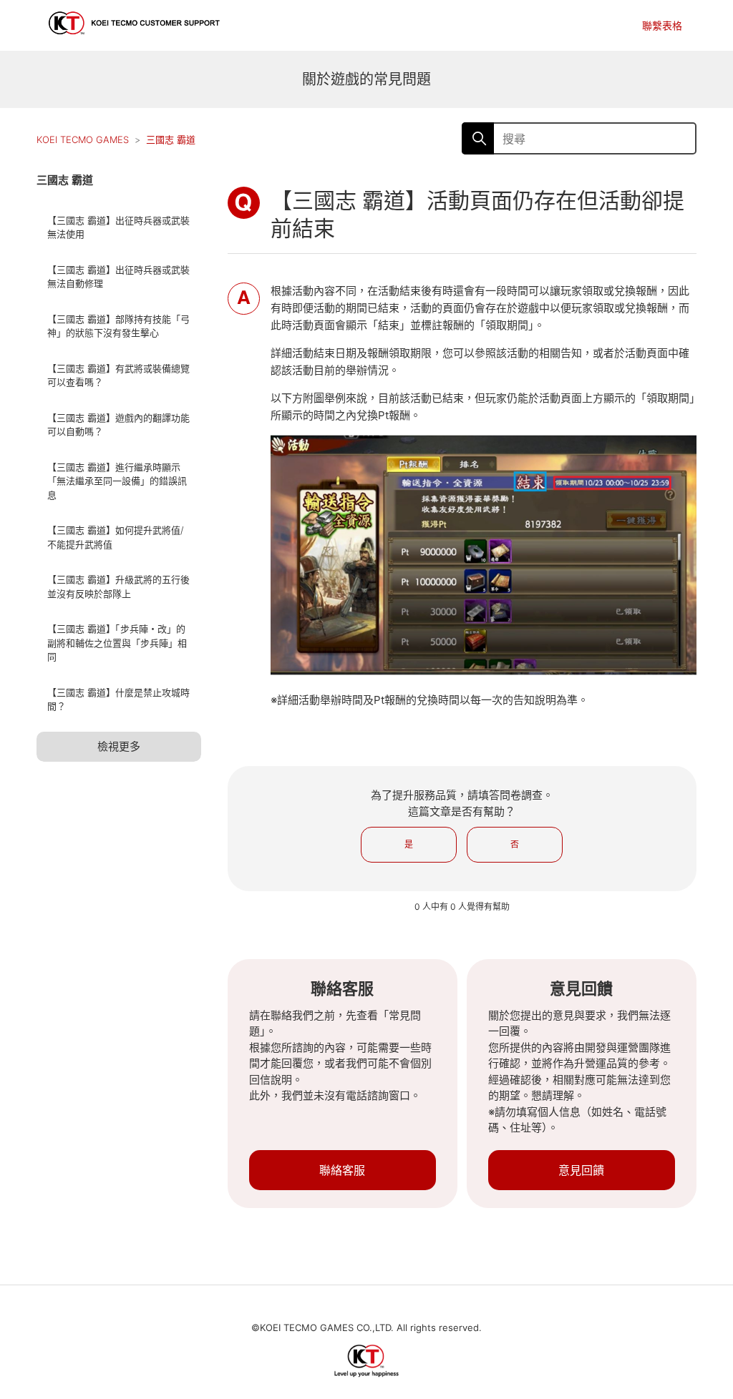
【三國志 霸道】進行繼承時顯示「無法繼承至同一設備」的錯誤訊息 (117, 481)
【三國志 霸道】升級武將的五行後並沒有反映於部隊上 (118, 586)
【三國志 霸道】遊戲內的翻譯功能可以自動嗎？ (118, 425)
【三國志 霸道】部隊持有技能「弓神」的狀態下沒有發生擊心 (118, 326)
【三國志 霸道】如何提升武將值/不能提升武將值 (115, 537)
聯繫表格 (662, 25)
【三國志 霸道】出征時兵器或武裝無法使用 (118, 227)
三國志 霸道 (170, 139)
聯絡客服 (342, 1170)
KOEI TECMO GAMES (83, 139)
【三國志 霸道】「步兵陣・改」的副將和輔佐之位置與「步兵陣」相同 (117, 642)
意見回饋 (581, 1170)
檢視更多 (118, 746)
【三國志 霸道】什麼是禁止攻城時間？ (118, 699)
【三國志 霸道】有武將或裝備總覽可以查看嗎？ (118, 375)
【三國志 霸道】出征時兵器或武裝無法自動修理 (118, 277)
